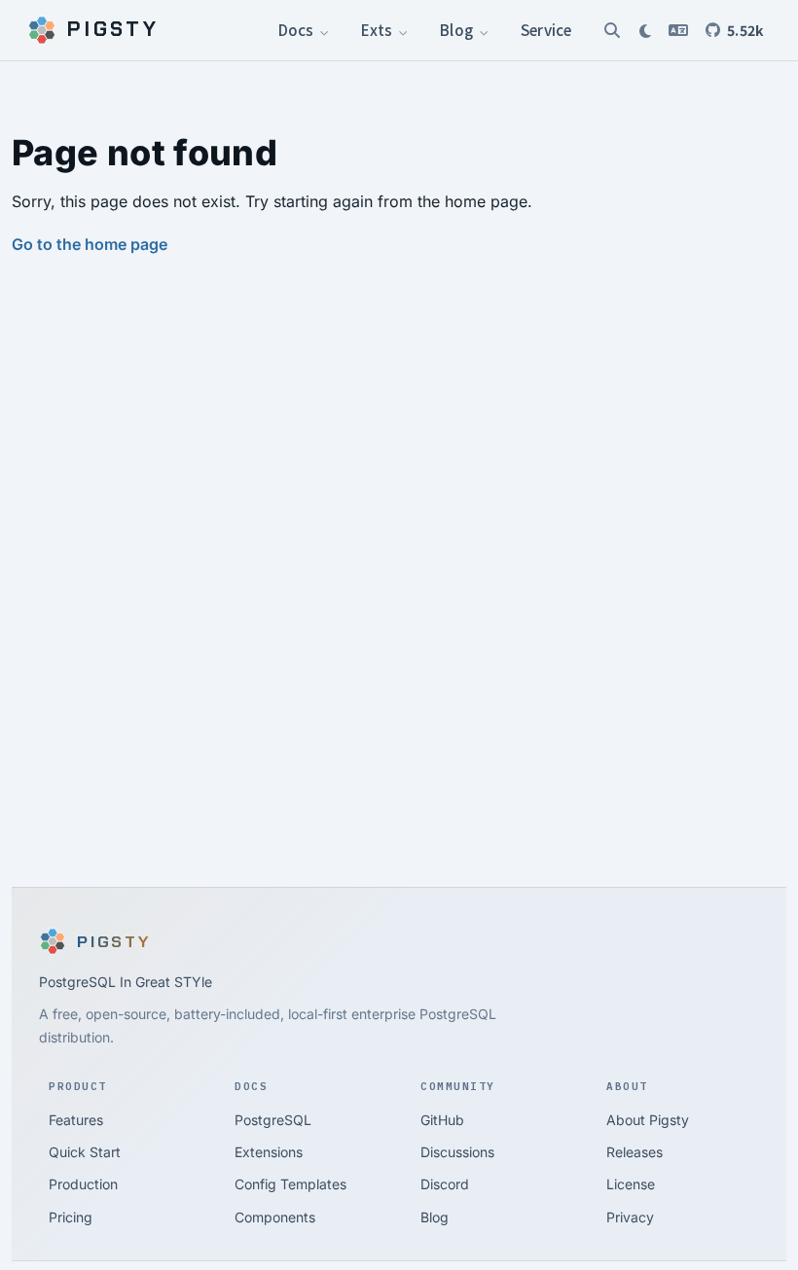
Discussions (457, 1152)
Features (76, 1119)
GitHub (442, 1119)
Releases (634, 1152)
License (630, 1184)
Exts (378, 29)
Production (83, 1184)
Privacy (630, 1217)
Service (546, 29)
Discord (444, 1184)
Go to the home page (89, 244)
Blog (458, 29)
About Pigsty (647, 1119)
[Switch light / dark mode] (645, 30)
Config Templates (290, 1184)
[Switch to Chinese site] (678, 30)
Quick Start (85, 1152)
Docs (297, 29)
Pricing (70, 1217)
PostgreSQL (273, 1119)
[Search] (612, 30)
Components (275, 1217)
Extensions (269, 1152)
